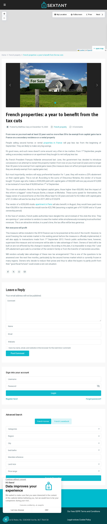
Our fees (71, 511)
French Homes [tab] (43, 421)
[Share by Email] (25, 272)
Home (4, 55)
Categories (12, 429)
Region (11, 436)
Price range (12, 471)
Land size (12, 464)
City (9, 443)
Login (53, 393)
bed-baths (12, 450)
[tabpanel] (53, 453)
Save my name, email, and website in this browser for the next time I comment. (40, 348)
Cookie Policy (85, 520)
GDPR (77, 511)
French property (15, 55)
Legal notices (73, 520)
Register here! (12, 399)
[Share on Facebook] (8, 272)
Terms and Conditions (90, 511)
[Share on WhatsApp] (19, 272)
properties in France (53, 143)
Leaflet (81, 50)
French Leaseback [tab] (61, 421)
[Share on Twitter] (13, 272)
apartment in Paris (44, 204)
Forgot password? (93, 399)
